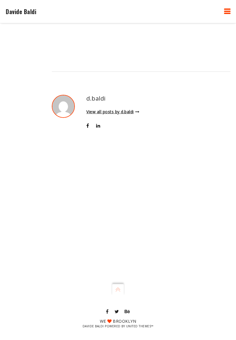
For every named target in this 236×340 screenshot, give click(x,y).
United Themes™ (140, 326)
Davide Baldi (21, 11)
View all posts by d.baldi (110, 111)
